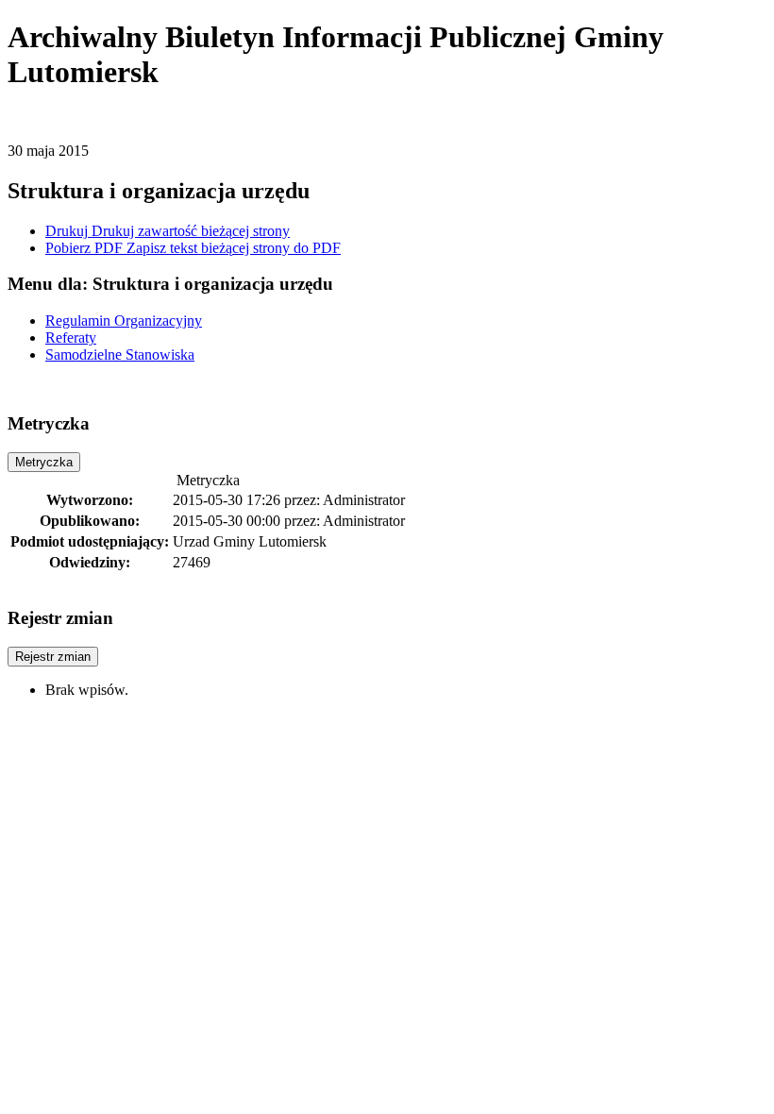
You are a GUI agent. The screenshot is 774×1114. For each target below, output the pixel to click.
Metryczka (44, 462)
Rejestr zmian (53, 657)
